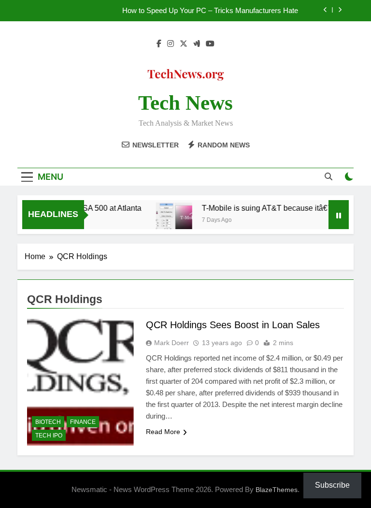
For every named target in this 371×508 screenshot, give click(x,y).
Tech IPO (48, 435)
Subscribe (332, 485)
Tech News (185, 102)
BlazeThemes (277, 489)
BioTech (48, 422)
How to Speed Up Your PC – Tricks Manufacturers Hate (210, 11)
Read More (163, 431)
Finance (83, 422)
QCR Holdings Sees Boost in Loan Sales (233, 324)
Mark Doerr (171, 343)
